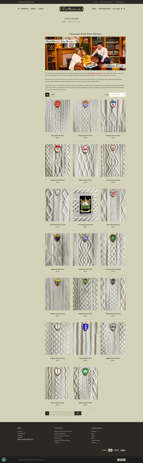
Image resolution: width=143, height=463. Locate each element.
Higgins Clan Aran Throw (113, 358)
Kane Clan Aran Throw (57, 135)
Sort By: (106, 95)
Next (77, 413)
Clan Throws (76, 22)
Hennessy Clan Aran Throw (113, 269)
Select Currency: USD (106, 2)
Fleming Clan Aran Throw (85, 135)
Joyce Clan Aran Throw (113, 224)
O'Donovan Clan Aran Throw (58, 224)
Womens (24, 9)
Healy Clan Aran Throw (85, 358)
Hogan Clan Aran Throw (57, 269)
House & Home (104, 9)
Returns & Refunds (59, 433)
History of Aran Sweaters (61, 436)
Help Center (57, 438)
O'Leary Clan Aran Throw (113, 180)
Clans (40, 9)
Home (64, 22)
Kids (94, 9)
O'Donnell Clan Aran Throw (113, 314)
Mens (33, 9)
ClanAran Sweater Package (62, 440)
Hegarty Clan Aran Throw (57, 180)
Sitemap (56, 442)
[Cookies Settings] (3, 459)
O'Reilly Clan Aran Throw (85, 314)
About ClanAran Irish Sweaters (63, 431)
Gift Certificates (120, 2)
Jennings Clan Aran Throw (113, 135)
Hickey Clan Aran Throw (85, 269)
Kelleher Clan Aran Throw (57, 314)
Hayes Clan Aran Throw (57, 403)
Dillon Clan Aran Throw (85, 180)
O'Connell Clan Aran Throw (85, 224)
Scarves (95, 2)
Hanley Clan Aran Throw (85, 403)
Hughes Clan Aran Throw (58, 358)
